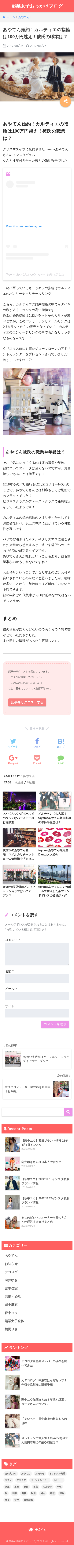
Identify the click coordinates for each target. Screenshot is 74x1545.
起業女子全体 (14, 1321)
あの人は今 (10, 1473)
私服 (32, 782)
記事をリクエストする (27, 702)
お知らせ (11, 1264)
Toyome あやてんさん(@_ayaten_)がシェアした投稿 (37, 274)
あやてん (29, 776)
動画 (26, 1486)
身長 (7, 1500)
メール (11, 989)
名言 (35, 1486)
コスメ (8, 1480)
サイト (10, 1006)
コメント (12, 940)
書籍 (24, 1493)
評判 (62, 1493)
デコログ (11, 1272)
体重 (7, 1486)
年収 (59, 1486)
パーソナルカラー (40, 1480)
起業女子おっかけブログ (37, 5)
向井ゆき (11, 1280)
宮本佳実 (11, 1288)
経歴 (52, 1493)
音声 (16, 1500)
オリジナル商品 (57, 1473)
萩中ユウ (11, 1313)
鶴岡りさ (11, 1329)
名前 (9, 971)
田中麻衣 (11, 1304)
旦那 (20, 782)
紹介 (43, 1493)
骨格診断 (28, 1500)
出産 (16, 1486)
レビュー (58, 1480)
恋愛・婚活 (13, 1296)
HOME (39, 1529)
